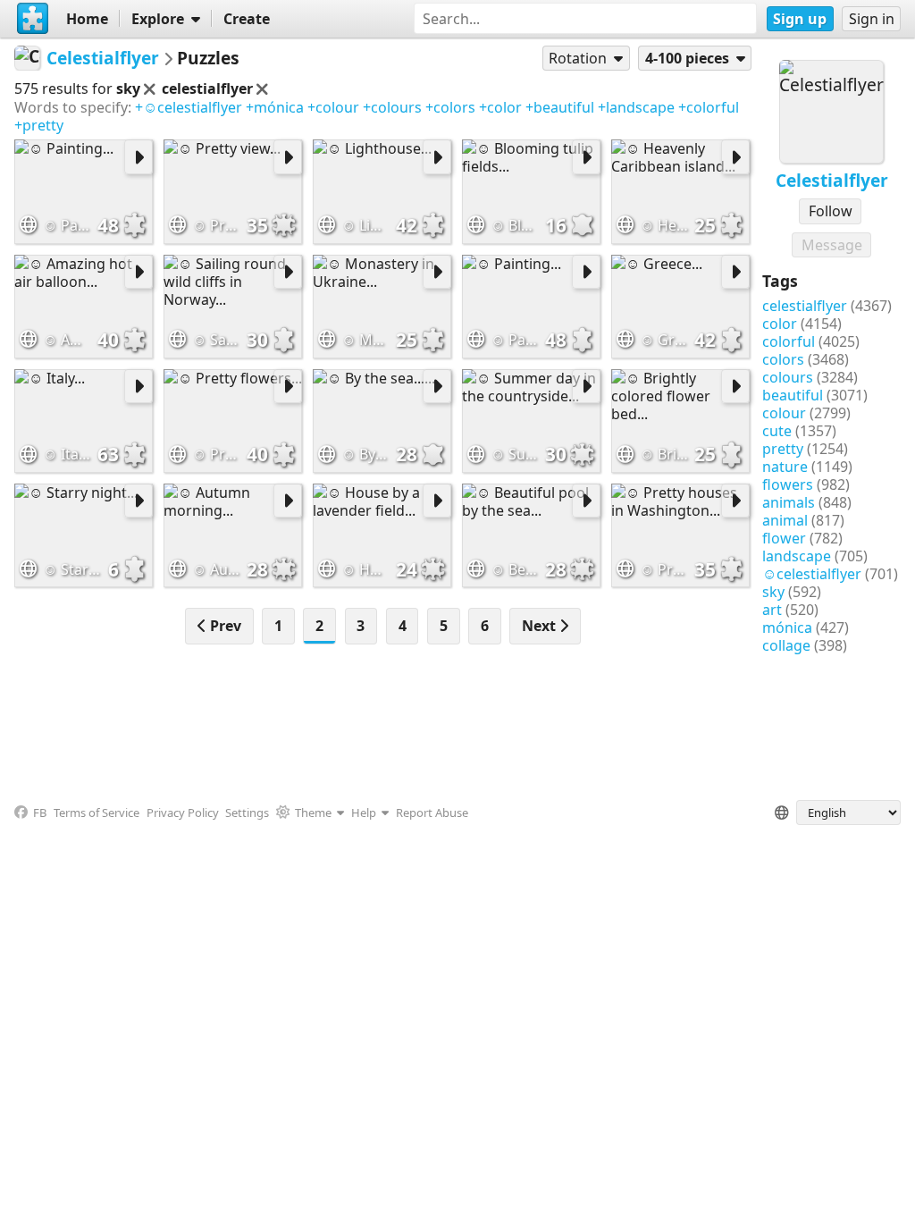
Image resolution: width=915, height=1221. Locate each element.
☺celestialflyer (811, 574)
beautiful (792, 395)
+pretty (38, 125)
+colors (450, 107)
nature (785, 466)
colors (783, 359)
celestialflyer (804, 306)
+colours (392, 107)
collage (786, 645)
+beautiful (559, 107)
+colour (333, 107)
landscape (796, 556)
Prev (223, 626)
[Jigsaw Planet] (33, 19)
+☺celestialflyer (188, 107)
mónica (787, 627)
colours (787, 377)
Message (832, 245)
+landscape (636, 107)
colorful (788, 341)
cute (777, 431)
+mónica (275, 107)
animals (788, 502)
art (772, 609)
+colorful (708, 107)
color (779, 323)
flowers (787, 484)
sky (773, 592)
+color (500, 107)
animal (785, 520)
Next (540, 626)
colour (784, 413)
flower (784, 538)
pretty (782, 449)
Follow (830, 211)
